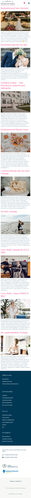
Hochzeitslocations (7, 400)
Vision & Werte (5, 417)
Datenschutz (18, 481)
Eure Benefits (5, 379)
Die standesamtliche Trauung (14, 332)
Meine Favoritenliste (7, 402)
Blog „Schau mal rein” (7, 405)
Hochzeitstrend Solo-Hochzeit (14, 8)
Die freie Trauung (9, 211)
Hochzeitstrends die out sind (14, 44)
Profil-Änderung (6, 436)
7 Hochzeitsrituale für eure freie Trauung (15, 172)
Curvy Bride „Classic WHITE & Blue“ (15, 294)
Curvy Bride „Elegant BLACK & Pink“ (15, 251)
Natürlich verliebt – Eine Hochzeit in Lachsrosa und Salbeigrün (13, 85)
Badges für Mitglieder (7, 441)
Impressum (12, 481)
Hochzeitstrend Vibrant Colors (15, 129)
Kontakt (4, 424)
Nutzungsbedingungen (7, 422)
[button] (28, 3)
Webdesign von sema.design (16, 493)
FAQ (3, 427)
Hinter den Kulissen (7, 415)
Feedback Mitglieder (7, 381)
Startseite (4, 395)
